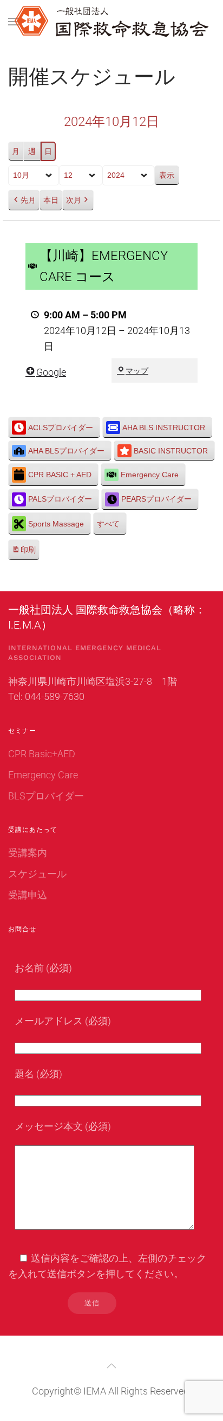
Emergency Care (150, 474)
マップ (137, 370)
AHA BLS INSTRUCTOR (163, 427)
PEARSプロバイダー (156, 499)
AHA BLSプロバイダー (66, 450)
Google (51, 372)
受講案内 (27, 852)
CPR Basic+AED (41, 753)
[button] (13, 21)
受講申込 (27, 894)
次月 (73, 200)
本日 (50, 200)
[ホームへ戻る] (111, 21)
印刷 (23, 553)
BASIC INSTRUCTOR (171, 450)
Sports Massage (56, 523)
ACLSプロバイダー (60, 427)
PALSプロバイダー (60, 499)
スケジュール (37, 873)
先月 (28, 200)
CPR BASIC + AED (59, 474)
